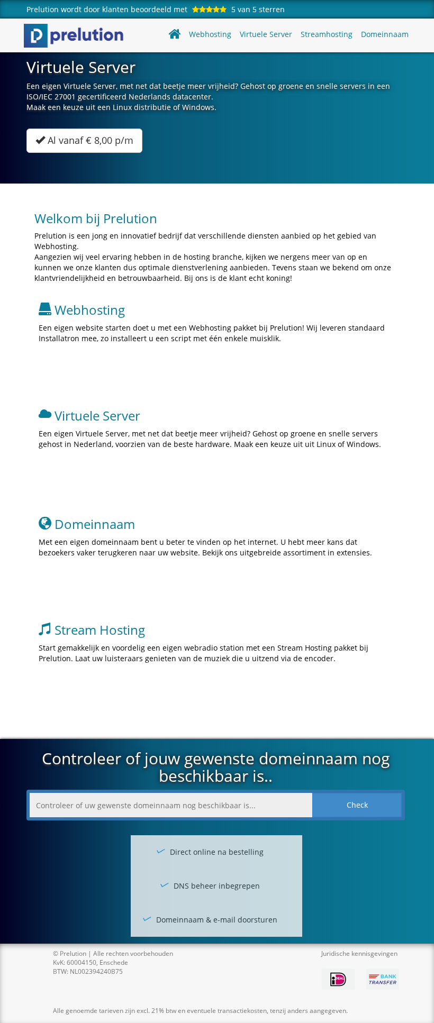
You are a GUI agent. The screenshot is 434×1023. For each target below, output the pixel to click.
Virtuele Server (266, 34)
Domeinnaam (385, 34)
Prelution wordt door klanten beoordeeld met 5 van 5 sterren (155, 9)
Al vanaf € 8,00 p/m (89, 140)
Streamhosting (326, 34)
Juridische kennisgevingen (359, 953)
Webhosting (210, 34)
